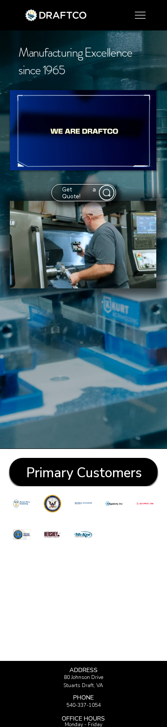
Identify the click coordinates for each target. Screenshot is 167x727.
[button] (141, 278)
